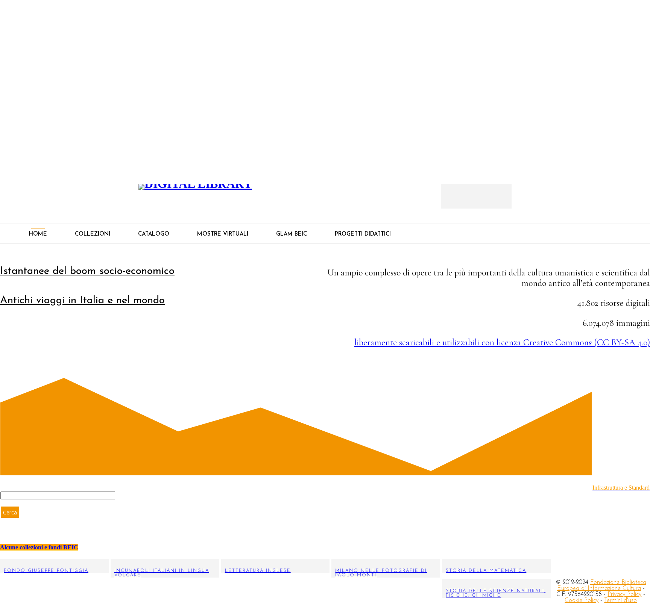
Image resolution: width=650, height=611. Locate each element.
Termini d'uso (620, 600)
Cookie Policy (581, 600)
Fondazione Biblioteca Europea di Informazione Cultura (601, 585)
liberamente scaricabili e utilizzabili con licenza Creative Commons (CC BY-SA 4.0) (502, 342)
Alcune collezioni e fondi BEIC (39, 547)
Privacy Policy (624, 594)
